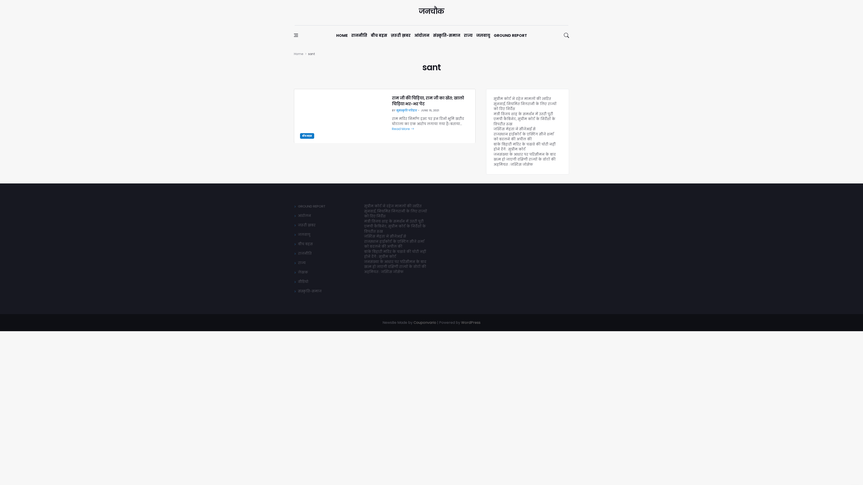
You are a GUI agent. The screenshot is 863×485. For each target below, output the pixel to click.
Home (342, 35)
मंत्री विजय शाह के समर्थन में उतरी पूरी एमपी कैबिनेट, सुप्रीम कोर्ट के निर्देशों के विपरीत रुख (524, 119)
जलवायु (483, 35)
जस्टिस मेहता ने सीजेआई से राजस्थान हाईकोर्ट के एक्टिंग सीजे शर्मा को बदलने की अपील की (524, 134)
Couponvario (425, 322)
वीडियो (303, 281)
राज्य (468, 35)
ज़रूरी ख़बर (401, 35)
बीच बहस (379, 35)
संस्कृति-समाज (446, 35)
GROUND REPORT (311, 206)
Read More (401, 128)
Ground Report (510, 35)
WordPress (470, 322)
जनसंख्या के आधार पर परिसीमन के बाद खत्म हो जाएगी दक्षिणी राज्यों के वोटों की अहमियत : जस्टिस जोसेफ (525, 159)
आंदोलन (421, 35)
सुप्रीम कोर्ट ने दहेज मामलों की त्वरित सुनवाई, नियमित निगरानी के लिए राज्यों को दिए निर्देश (525, 103)
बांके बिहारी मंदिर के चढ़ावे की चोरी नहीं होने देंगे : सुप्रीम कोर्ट (524, 147)
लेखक (303, 272)
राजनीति (359, 35)
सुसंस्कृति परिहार (406, 110)
